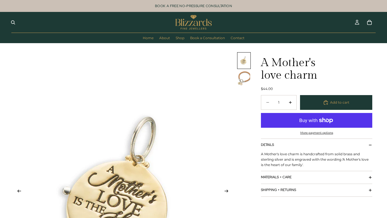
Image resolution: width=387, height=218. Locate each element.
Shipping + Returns (278, 190)
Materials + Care (276, 177)
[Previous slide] (17, 192)
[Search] (13, 22)
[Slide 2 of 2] (244, 78)
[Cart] (369, 22)
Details (267, 144)
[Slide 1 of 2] (244, 60)
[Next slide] (228, 192)
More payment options (316, 133)
